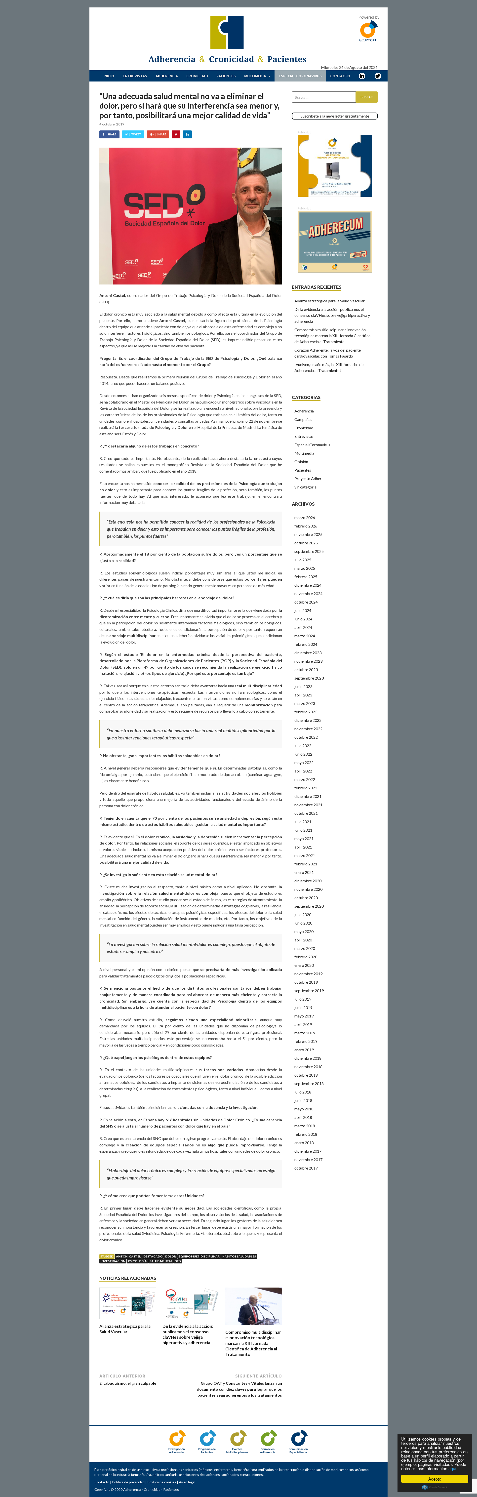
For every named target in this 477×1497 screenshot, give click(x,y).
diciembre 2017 (307, 1151)
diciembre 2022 (307, 720)
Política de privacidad (128, 1482)
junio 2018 (303, 1100)
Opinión (301, 461)
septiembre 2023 (309, 678)
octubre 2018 (306, 1075)
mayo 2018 (304, 1108)
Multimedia (255, 76)
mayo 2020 (304, 931)
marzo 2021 (304, 855)
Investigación (113, 1261)
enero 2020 (304, 965)
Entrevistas (135, 76)
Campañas (303, 419)
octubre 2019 (306, 982)
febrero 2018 (305, 1134)
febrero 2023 (305, 711)
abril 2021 (303, 847)
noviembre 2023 (308, 661)
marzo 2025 (304, 568)
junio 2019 (303, 1007)
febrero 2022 (305, 787)
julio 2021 (302, 821)
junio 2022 (303, 754)
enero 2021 (304, 872)
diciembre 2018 (307, 1058)
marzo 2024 (304, 635)
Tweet (136, 134)
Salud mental (161, 1261)
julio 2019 (302, 999)
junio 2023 (303, 686)
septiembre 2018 (309, 1083)
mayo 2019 (304, 1015)
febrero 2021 (305, 863)
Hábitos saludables (239, 1256)
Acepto (434, 1479)
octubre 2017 (306, 1168)
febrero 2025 (305, 576)
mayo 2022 (304, 762)
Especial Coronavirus (300, 76)
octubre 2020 (306, 897)
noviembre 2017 (308, 1159)
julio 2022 (302, 745)
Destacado (152, 1256)
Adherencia (167, 76)
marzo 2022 (304, 779)
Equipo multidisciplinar (199, 1256)
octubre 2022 (306, 737)
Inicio (109, 76)
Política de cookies (161, 1482)
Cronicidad (197, 76)
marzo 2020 (304, 948)
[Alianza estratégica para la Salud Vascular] (127, 1320)
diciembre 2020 (307, 880)
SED (178, 1261)
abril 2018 (303, 1117)
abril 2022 (303, 771)
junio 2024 (303, 618)
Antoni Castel (128, 1256)
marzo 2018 (304, 1125)
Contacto (340, 76)
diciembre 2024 (307, 585)
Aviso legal (187, 1482)
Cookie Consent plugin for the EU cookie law (434, 1487)
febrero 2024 (305, 644)
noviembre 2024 (308, 593)
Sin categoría (305, 487)
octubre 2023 (306, 669)
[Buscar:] (335, 97)
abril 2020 (303, 939)
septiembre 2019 (309, 990)
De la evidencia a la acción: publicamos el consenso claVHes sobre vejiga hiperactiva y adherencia (187, 1334)
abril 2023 (303, 694)
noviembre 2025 (308, 534)
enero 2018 (304, 1142)
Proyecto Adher (307, 478)
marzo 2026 (304, 517)
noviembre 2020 (308, 889)
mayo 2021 (304, 838)
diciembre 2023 (307, 652)
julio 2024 (302, 610)
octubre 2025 (306, 542)
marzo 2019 (304, 1032)
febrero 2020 (305, 956)
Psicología (137, 1261)
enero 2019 (304, 1049)
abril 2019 (303, 1024)
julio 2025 (302, 559)
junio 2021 (303, 830)
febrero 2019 (305, 1041)
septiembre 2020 (309, 906)
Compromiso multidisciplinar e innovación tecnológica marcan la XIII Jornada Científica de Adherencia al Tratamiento (253, 1343)
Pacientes (226, 76)
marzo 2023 (304, 703)
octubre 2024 (306, 602)
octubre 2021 (306, 813)
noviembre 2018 (308, 1066)
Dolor (170, 1256)
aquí (452, 1468)
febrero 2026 (305, 526)
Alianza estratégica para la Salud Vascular (125, 1329)
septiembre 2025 (309, 551)
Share (112, 134)
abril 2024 (303, 627)
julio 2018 (302, 1092)
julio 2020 (302, 914)
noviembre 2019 (308, 973)
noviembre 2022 (308, 728)
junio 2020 (303, 923)
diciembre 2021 (307, 796)
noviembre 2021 (308, 804)
